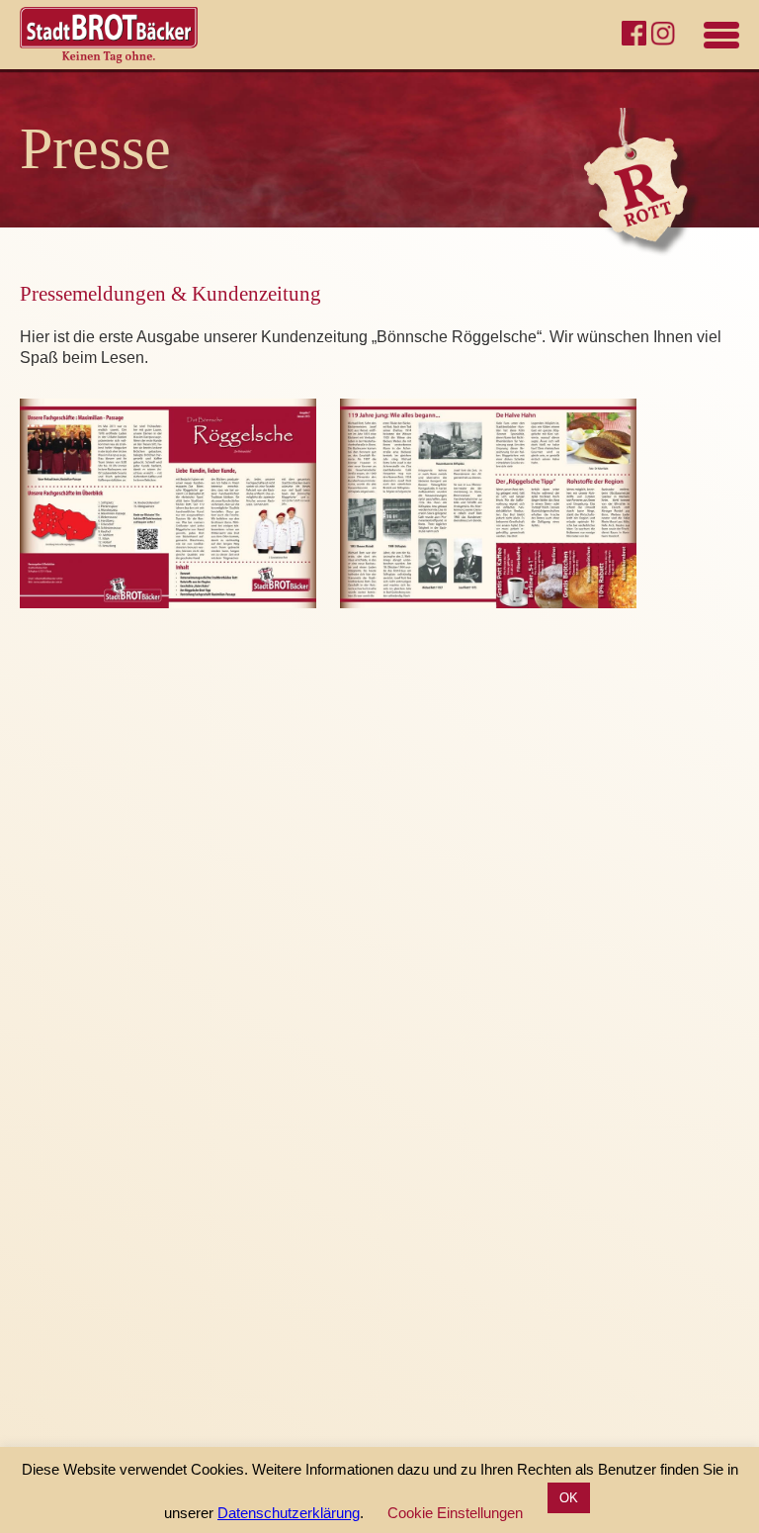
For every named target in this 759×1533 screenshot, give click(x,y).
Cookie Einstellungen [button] (455, 1512)
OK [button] (568, 1497)
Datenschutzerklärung (288, 1512)
